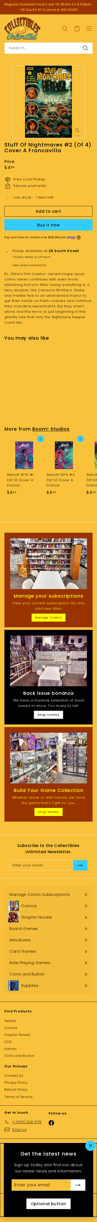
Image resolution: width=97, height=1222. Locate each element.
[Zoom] (77, 130)
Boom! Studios (51, 429)
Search (10, 1021)
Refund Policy (15, 1089)
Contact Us (13, 1075)
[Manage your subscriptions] (48, 563)
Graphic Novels (17, 1035)
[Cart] (77, 28)
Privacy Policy (16, 1082)
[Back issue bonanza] (48, 661)
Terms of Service (18, 1097)
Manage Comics (48, 617)
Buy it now (48, 225)
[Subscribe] (78, 1185)
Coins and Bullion (19, 1055)
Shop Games (48, 812)
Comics (11, 1028)
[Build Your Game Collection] (48, 758)
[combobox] (48, 48)
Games (10, 1049)
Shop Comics (48, 715)
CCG (8, 1042)
